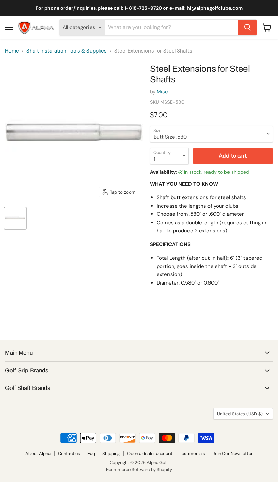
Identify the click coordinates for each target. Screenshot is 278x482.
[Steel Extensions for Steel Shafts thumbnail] (15, 218)
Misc (162, 91)
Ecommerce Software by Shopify (139, 470)
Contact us (69, 453)
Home (12, 51)
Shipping (111, 453)
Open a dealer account (149, 453)
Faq (91, 453)
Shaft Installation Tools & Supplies (66, 51)
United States (240, 414)
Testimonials (192, 453)
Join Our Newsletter (233, 453)
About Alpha (38, 453)
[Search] (247, 27)
